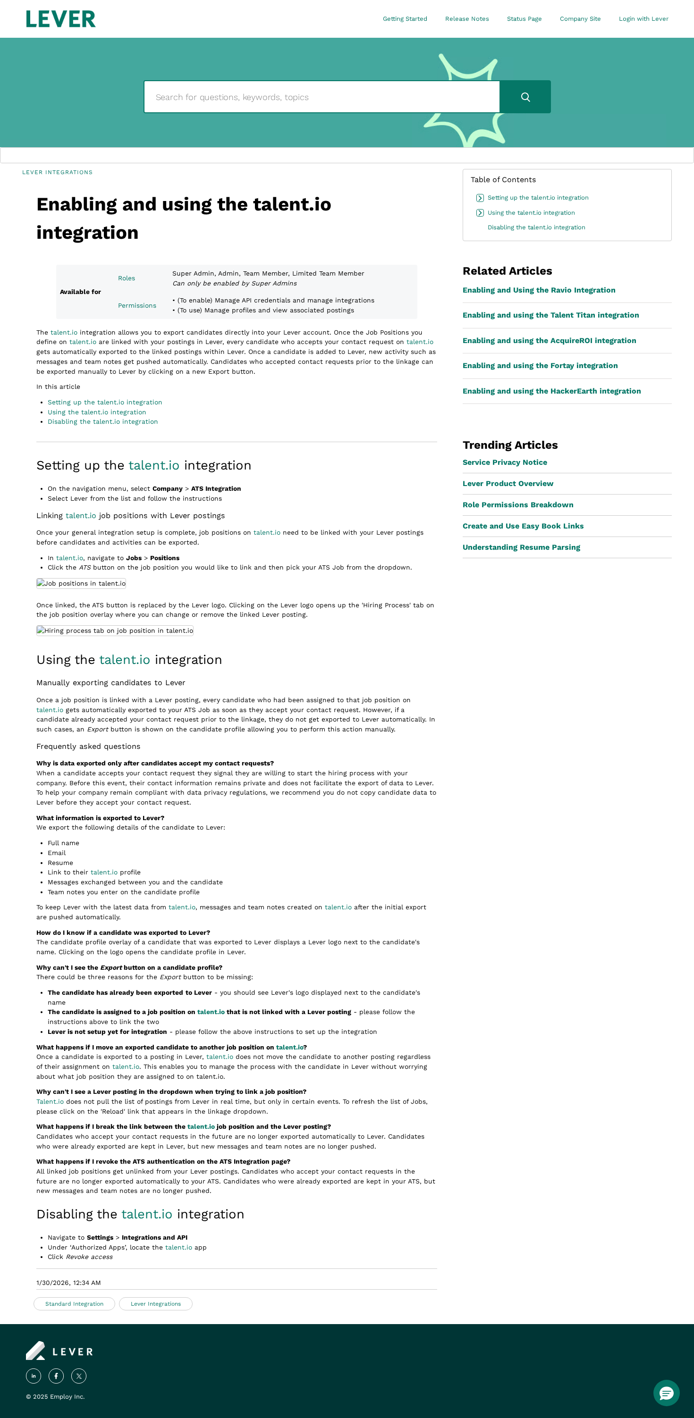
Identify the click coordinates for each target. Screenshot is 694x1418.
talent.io (64, 332)
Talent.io (50, 1101)
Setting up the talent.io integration (105, 402)
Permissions (137, 305)
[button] (666, 1393)
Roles (126, 278)
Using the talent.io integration (97, 412)
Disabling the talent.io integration (103, 421)
